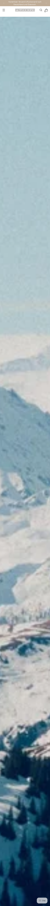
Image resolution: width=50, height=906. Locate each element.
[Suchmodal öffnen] (40, 10)
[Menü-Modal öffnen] (3, 10)
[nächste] (46, 3)
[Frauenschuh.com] (25, 10)
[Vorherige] (4, 3)
